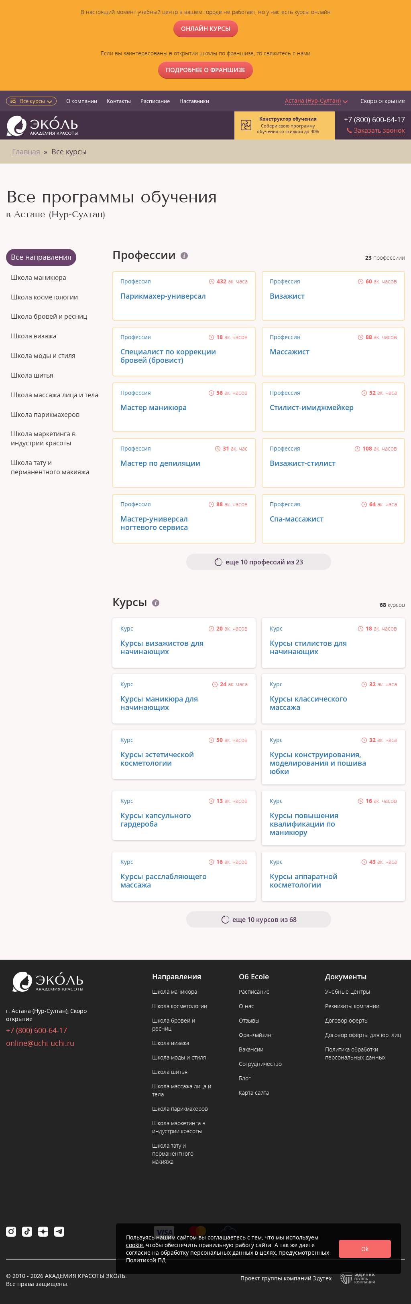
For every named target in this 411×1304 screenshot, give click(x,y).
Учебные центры (347, 991)
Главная (26, 151)
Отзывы (249, 1020)
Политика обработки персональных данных (355, 1053)
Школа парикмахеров (45, 414)
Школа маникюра (38, 277)
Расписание (155, 101)
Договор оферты (346, 1020)
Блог (245, 1078)
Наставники (194, 101)
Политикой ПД (146, 1260)
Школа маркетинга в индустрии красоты (43, 438)
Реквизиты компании (352, 1006)
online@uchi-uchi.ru (40, 1043)
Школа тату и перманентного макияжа (50, 467)
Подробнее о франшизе (205, 70)
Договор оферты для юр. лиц (363, 1035)
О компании (81, 101)
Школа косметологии (44, 297)
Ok (364, 1249)
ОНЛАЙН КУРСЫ (205, 28)
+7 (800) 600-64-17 (374, 119)
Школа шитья (32, 375)
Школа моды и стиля (43, 355)
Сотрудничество (260, 1063)
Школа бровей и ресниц (49, 316)
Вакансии (251, 1049)
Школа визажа (34, 336)
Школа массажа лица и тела (54, 394)
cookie (134, 1245)
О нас (246, 1006)
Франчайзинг (256, 1035)
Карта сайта (254, 1092)
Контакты (119, 101)
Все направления (41, 257)
